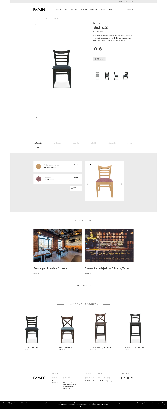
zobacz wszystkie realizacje (83, 285)
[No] (165, 405)
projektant (57, 143)
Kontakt (103, 9)
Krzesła (50, 19)
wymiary (130, 143)
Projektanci (74, 9)
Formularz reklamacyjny (69, 384)
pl (130, 1)
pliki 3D (93, 143)
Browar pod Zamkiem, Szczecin (50, 268)
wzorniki (76, 143)
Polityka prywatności (68, 386)
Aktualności (93, 9)
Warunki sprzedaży (68, 382)
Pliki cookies (66, 388)
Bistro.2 (100, 28)
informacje (112, 143)
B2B (126, 1)
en (133, 1)
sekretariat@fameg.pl (106, 381)
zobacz (35, 273)
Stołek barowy (100, 348)
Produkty (58, 9)
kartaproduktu (99, 59)
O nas (65, 9)
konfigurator (37, 143)
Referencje (84, 9)
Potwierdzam (84, 407)
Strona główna (37, 19)
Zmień (76, 164)
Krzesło (32, 348)
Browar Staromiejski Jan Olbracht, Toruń (107, 268)
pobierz (120, 1)
